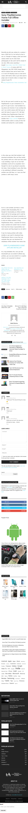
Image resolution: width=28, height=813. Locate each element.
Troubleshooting (14, 12)
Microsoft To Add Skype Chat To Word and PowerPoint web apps (21, 307)
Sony (25, 289)
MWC (2, 676)
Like (25, 501)
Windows (21, 681)
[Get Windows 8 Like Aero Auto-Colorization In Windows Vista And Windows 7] (5, 739)
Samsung (10, 678)
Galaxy (14, 666)
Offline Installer (19, 289)
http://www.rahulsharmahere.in (14, 325)
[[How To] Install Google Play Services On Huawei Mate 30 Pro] (5, 383)
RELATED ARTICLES (6, 342)
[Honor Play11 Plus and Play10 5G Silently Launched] (5, 707)
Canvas (7, 663)
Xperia (16, 683)
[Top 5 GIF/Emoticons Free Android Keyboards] (5, 369)
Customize (13, 663)
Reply (7, 403)
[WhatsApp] (12, 25)
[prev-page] (2, 388)
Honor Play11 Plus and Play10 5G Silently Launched (13, 642)
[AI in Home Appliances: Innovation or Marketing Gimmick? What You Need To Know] (5, 347)
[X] (6, 25)
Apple (10, 661)
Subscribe (23, 510)
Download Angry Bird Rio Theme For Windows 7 (12, 544)
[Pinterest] (9, 25)
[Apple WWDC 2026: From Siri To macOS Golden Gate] (5, 700)
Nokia (10, 676)
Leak (15, 671)
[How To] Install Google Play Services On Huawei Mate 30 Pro (17, 383)
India (17, 668)
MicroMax (8, 673)
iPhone (10, 671)
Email (1, 804)
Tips (11, 681)
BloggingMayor (7, 330)
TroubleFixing (18, 328)
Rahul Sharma (6, 22)
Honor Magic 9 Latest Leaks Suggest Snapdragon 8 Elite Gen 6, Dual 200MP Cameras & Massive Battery (14, 650)
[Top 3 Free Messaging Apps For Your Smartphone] (5, 726)
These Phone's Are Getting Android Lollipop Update (13, 543)
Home (2, 10)
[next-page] (5, 388)
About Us (8, 798)
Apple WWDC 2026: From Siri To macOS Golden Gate (14, 639)
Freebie (3, 666)
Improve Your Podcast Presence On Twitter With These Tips (16, 362)
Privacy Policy (13, 798)
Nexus (6, 676)
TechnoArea (12, 328)
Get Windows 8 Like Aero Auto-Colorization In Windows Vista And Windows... (17, 739)
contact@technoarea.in (16, 794)
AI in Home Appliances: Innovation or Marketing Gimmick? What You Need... (18, 714)
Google (19, 666)
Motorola (22, 673)
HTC (9, 668)
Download (8, 289)
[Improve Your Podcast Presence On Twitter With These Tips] (5, 362)
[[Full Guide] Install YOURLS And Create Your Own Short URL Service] (5, 732)
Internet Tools (4, 671)
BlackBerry (23, 661)
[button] (2, 2)
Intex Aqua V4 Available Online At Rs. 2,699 (6, 306)
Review (3, 678)
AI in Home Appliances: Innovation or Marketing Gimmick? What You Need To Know (13, 646)
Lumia (2, 673)
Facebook (24, 663)
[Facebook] (2, 25)
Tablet (7, 680)
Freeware (8, 666)
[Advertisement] (14, 6)
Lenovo (19, 671)
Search (3, 472)
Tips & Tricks (8, 12)
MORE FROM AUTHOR (18, 342)
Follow (24, 504)
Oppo (19, 676)
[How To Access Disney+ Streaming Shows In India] (5, 376)
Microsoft (16, 673)
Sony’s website (13, 118)
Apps (14, 661)
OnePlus (15, 676)
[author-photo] (14, 321)
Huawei (12, 668)
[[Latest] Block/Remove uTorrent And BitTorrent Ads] (5, 356)
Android (4, 661)
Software (7, 10)
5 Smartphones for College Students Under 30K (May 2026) (14, 655)
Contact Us (20, 798)
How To (12, 289)
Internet (23, 668)
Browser (3, 663)
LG (23, 671)
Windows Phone (5, 683)
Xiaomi (12, 683)
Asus (18, 661)
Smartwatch (17, 678)
